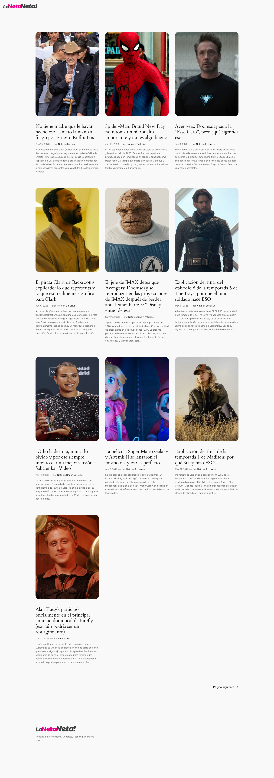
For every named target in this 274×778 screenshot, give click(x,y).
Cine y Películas (145, 317)
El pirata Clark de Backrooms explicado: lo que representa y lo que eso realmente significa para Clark (65, 291)
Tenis (79, 475)
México (71, 144)
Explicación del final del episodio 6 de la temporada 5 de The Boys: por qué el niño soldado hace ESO (206, 291)
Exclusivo (141, 144)
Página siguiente (225, 687)
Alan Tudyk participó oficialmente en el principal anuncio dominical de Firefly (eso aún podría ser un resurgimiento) (64, 621)
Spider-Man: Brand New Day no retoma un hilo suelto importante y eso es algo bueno (136, 132)
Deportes (71, 475)
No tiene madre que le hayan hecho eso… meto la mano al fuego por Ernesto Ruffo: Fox (65, 132)
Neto (60, 144)
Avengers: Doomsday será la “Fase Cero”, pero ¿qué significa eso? (206, 132)
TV (68, 638)
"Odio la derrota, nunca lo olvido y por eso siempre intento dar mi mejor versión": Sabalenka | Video (66, 460)
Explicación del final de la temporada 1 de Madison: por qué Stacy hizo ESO (204, 457)
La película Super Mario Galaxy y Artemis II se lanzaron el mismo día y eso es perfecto (136, 457)
